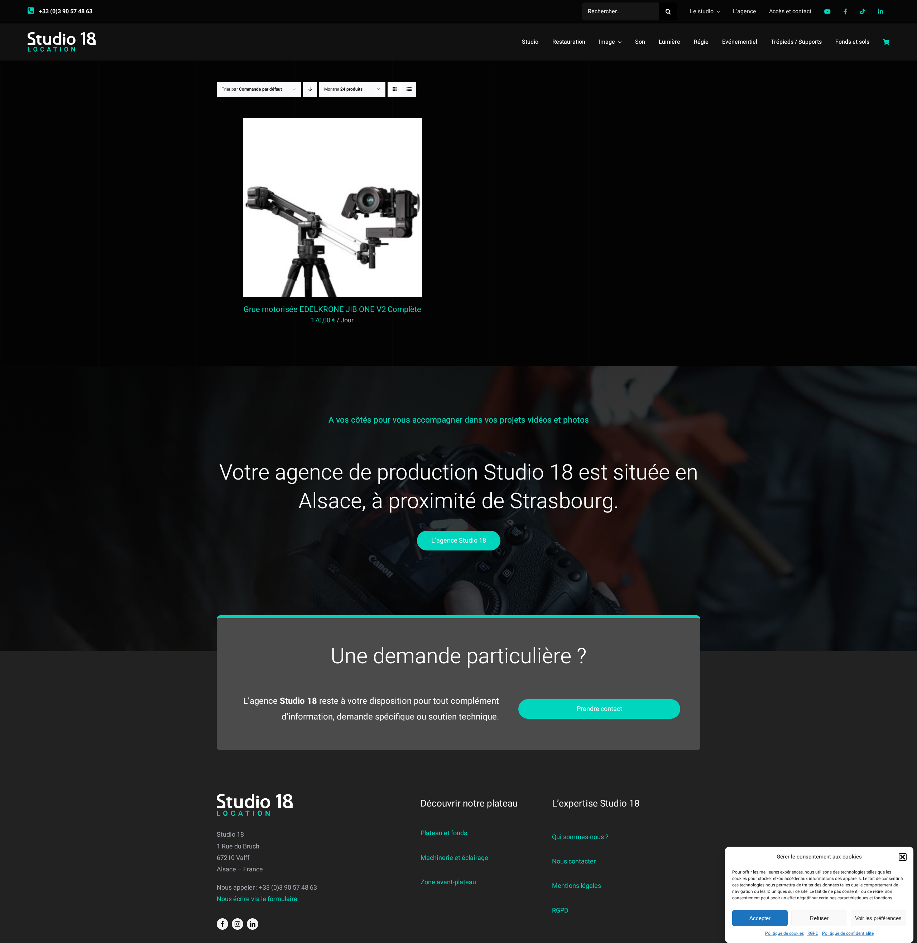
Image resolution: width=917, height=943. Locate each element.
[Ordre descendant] (310, 89)
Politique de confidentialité (848, 933)
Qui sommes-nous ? (580, 837)
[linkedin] (252, 924)
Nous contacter (574, 861)
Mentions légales (576, 886)
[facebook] (222, 924)
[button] (902, 857)
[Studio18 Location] (62, 35)
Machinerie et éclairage (454, 858)
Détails (361, 209)
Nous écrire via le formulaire (257, 899)
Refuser (819, 918)
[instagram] (237, 924)
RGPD (812, 933)
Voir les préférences (878, 918)
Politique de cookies (784, 933)
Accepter (759, 918)
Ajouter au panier (317, 209)
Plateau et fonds (444, 833)
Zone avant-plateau (448, 882)
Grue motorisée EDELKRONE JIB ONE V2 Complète (332, 309)
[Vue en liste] (409, 89)
